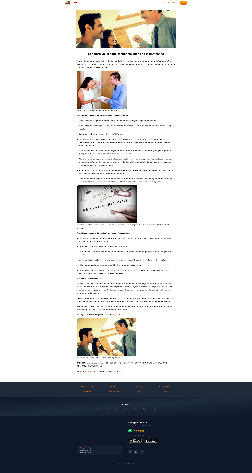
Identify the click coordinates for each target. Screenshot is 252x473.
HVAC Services (164, 386)
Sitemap (154, 409)
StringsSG (115, 315)
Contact (135, 409)
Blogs (144, 409)
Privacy (116, 409)
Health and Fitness (87, 386)
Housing (139, 386)
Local (165, 391)
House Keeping (113, 391)
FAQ (107, 409)
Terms (125, 409)
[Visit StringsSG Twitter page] (142, 452)
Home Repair (87, 391)
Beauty (138, 391)
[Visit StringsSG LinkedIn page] (136, 452)
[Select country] (77, 3)
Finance (113, 386)
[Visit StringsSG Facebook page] (130, 452)
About (98, 409)
